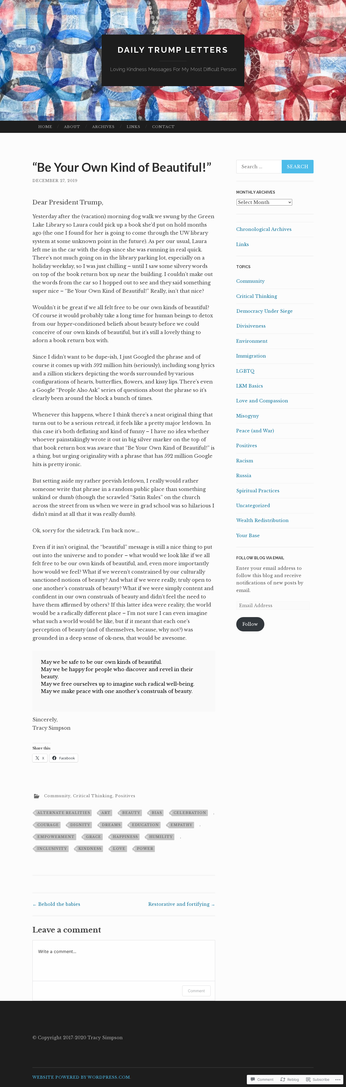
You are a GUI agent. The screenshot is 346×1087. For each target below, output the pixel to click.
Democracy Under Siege (264, 311)
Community (57, 795)
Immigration (251, 356)
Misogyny (247, 416)
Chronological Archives (264, 229)
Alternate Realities (63, 813)
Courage (48, 825)
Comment (196, 990)
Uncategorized (253, 505)
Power (145, 849)
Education (145, 825)
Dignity (80, 825)
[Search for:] (275, 166)
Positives (125, 795)
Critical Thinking (92, 795)
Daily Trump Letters (173, 50)
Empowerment (56, 837)
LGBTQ (245, 371)
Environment (252, 341)
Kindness (89, 849)
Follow (250, 624)
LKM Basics (249, 386)
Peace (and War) (255, 430)
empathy (181, 825)
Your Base (248, 535)
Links (133, 126)
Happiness (125, 837)
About (72, 126)
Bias (157, 813)
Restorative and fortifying (181, 904)
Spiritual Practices (258, 490)
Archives (103, 126)
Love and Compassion (262, 400)
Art (106, 813)
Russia (243, 475)
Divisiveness (251, 326)
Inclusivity (52, 849)
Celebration (190, 813)
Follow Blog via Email (260, 558)
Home (45, 126)
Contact (163, 126)
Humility (161, 837)
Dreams (111, 825)
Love (119, 849)
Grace (93, 837)
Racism (244, 460)
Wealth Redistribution (262, 520)
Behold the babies (56, 904)
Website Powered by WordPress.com (81, 1077)
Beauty (131, 813)
